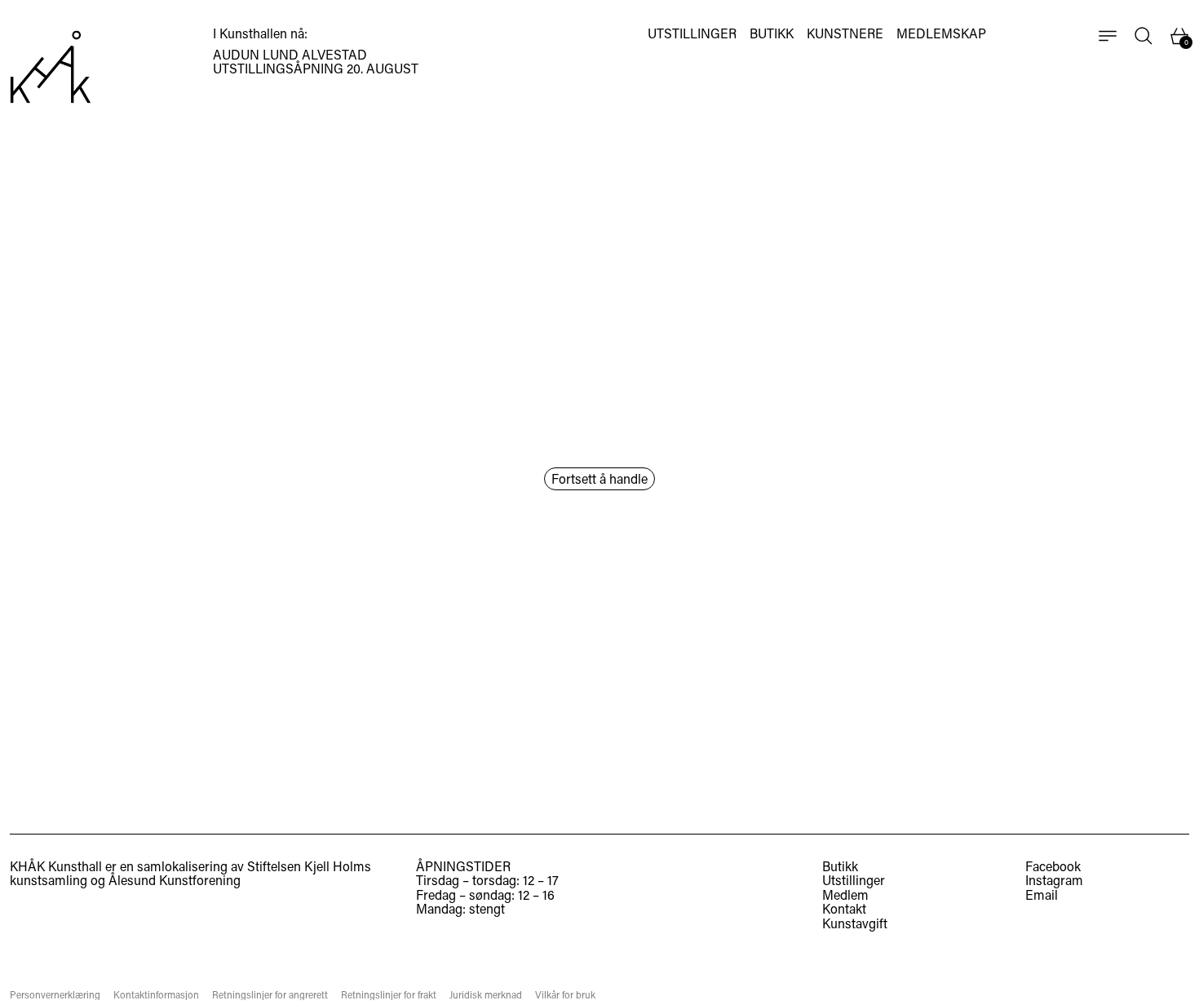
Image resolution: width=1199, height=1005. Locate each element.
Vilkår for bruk (565, 995)
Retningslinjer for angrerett (270, 995)
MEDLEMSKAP (941, 33)
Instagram (1054, 880)
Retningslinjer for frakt (388, 995)
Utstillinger (853, 879)
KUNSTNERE (845, 33)
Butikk (840, 865)
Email (1041, 895)
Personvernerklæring (55, 995)
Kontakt (844, 908)
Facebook (1053, 866)
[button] (1143, 36)
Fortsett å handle (599, 478)
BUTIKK (772, 33)
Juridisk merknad (485, 995)
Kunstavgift (854, 923)
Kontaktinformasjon (156, 995)
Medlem (845, 894)
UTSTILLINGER (692, 33)
